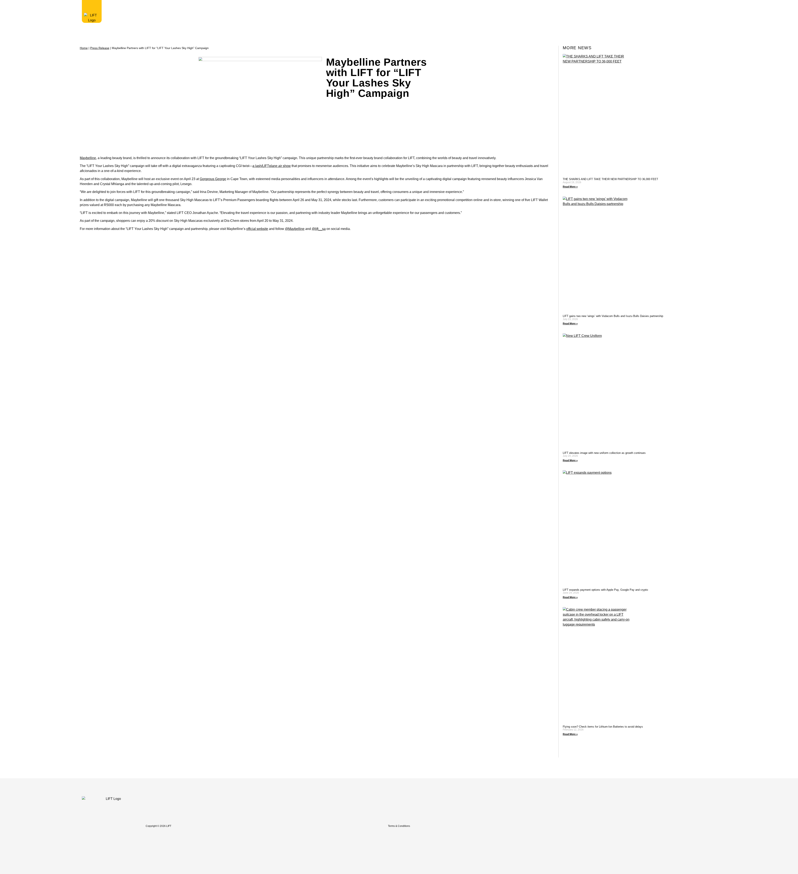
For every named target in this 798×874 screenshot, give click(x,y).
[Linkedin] (631, 826)
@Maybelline (294, 229)
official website (257, 229)
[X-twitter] (622, 826)
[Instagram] (613, 826)
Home (84, 48)
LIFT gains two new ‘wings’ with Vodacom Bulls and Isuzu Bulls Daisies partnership (613, 316)
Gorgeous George (213, 179)
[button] (609, 6)
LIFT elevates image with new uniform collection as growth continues (604, 452)
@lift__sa (319, 229)
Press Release (99, 48)
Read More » (570, 186)
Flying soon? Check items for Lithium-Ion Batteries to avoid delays (603, 726)
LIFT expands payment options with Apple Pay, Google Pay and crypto (605, 589)
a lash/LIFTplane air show (271, 166)
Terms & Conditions (399, 826)
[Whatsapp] (640, 826)
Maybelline (88, 158)
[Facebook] (604, 826)
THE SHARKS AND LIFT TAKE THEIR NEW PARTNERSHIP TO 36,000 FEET (610, 179)
